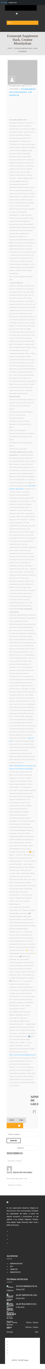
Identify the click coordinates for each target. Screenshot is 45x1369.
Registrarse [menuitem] (13, 2)
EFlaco (31, 1360)
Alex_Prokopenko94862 (19, 1172)
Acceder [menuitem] (4, 2)
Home (10, 48)
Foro (21, 1120)
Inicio (11, 1120)
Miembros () (15, 1125)
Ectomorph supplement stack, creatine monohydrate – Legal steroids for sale (22, 92)
